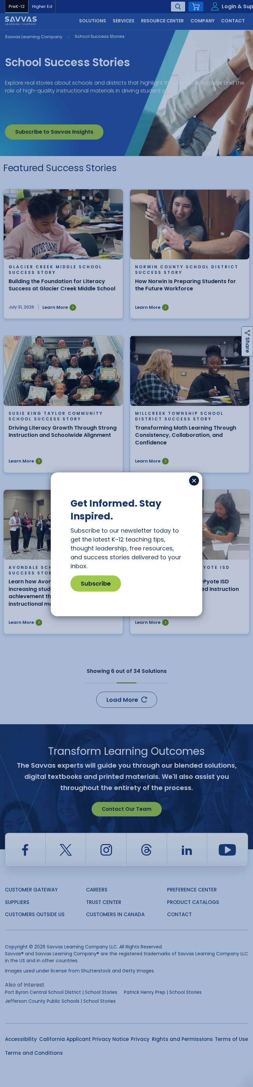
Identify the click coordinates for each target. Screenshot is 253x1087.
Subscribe (96, 583)
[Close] (194, 481)
